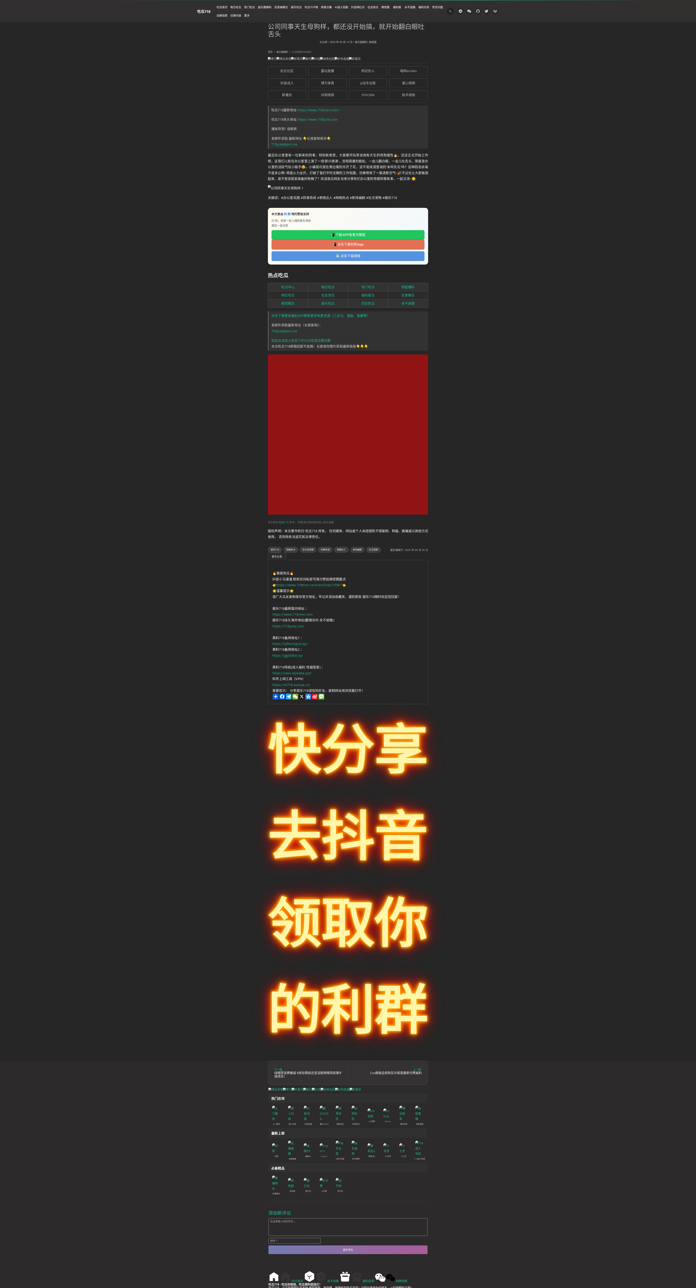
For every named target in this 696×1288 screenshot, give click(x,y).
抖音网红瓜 (358, 7)
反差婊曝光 (281, 7)
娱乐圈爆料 (265, 7)
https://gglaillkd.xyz (287, 655)
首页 (270, 51)
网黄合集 (326, 7)
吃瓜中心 (288, 287)
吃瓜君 (323, 42)
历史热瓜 (368, 303)
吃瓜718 (203, 11)
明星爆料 (408, 287)
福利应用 (423, 7)
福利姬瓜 (368, 295)
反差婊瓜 (408, 295)
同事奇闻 (325, 549)
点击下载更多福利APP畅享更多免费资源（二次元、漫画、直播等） (320, 315)
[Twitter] (486, 11)
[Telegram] (460, 11)
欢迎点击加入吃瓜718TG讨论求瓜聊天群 (301, 340)
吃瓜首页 (222, 7)
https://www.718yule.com (318, 119)
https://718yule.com (288, 626)
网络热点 (290, 549)
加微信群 (222, 15)
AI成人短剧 (341, 7)
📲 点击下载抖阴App (348, 244)
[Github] (477, 11)
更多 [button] (247, 15)
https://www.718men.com (292, 614)
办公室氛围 (308, 549)
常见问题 (437, 7)
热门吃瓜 (249, 7)
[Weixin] (469, 11)
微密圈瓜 (288, 303)
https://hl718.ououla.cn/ (291, 685)
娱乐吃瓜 (296, 7)
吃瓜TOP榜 (311, 7)
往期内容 (235, 15)
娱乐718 (275, 549)
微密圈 (385, 7)
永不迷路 (410, 7)
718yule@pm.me (284, 144)
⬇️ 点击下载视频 (348, 256)
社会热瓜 (373, 7)
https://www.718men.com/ (318, 110)
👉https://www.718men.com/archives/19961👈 (309, 585)
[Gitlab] (495, 11)
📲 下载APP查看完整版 (348, 235)
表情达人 (341, 549)
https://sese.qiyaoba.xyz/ (291, 673)
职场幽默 (357, 549)
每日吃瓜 (235, 7)
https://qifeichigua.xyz (289, 643)
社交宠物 (373, 549)
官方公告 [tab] (277, 556)
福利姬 (397, 7)
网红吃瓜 (288, 295)
